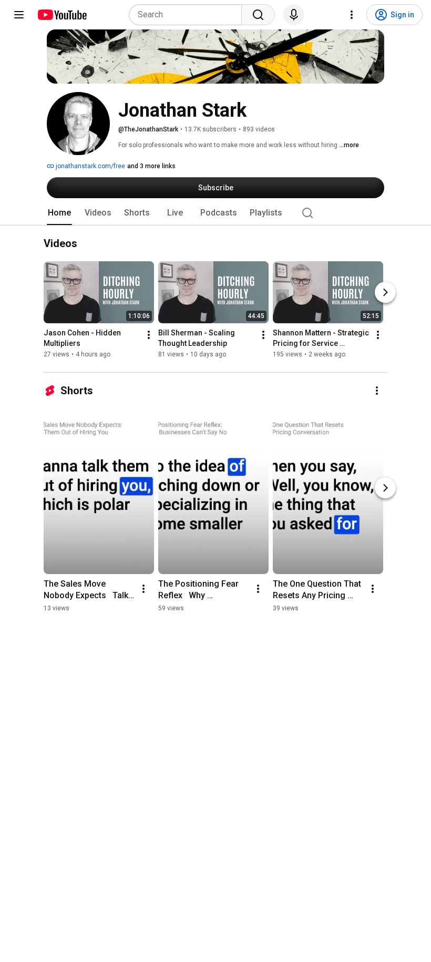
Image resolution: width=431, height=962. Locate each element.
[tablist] (215, 213)
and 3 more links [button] (151, 166)
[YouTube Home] (61, 14)
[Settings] (351, 14)
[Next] (385, 292)
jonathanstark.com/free (89, 166)
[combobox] (188, 14)
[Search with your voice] (293, 14)
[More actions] (148, 335)
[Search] (258, 14)
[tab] (59, 213)
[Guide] (19, 14)
